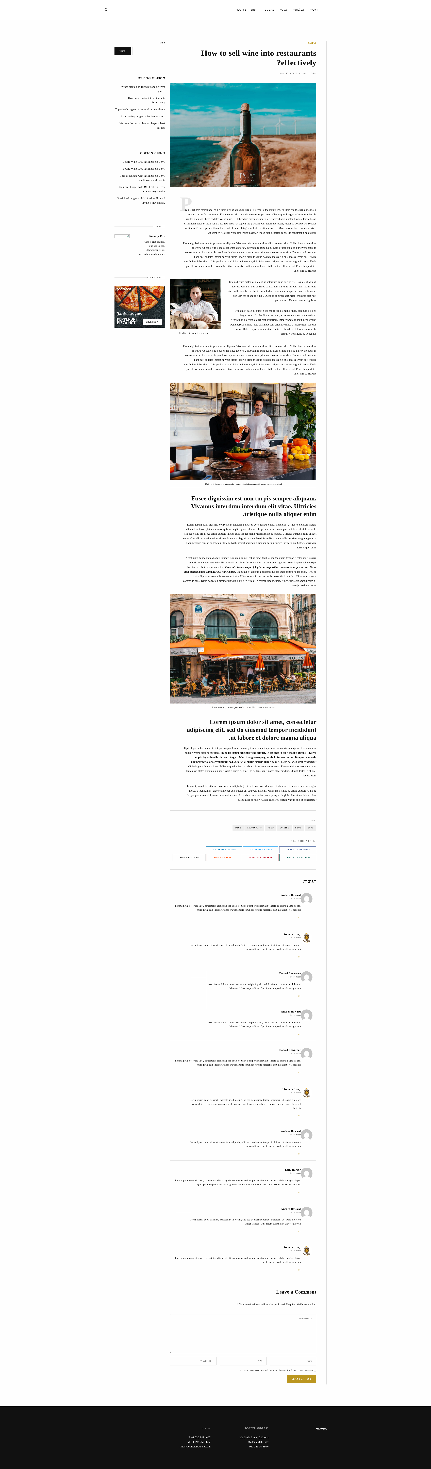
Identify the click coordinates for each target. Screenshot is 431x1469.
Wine (238, 828)
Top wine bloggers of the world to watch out (140, 109)
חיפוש (162, 43)
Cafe (310, 828)
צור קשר (241, 9)
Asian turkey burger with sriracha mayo (143, 116)
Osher (313, 73)
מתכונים (269, 9)
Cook (298, 828)
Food (271, 828)
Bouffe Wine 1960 (133, 161)
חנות (253, 9)
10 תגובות (283, 73)
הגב (299, 918)
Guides (312, 43)
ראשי (315, 9)
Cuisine (284, 828)
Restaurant (254, 828)
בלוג (284, 9)
